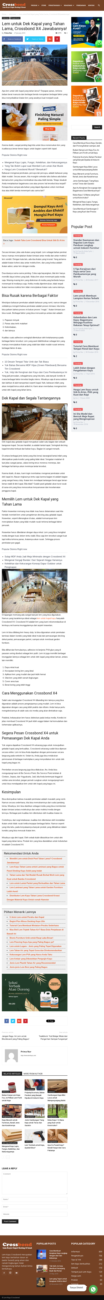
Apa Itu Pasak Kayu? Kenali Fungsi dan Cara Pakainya (57, 1147)
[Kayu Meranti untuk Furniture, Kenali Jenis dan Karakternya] (12, 1111)
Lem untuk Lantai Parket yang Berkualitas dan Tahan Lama (37, 883)
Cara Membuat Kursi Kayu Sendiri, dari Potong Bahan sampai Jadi (87, 144)
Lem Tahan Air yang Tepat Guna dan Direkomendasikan (36, 950)
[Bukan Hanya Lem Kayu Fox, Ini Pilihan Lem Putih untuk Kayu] (12, 1086)
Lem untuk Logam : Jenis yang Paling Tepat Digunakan (35, 946)
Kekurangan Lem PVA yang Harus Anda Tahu (31, 954)
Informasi (12, 14)
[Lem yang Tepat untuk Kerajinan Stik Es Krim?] (42, 1282)
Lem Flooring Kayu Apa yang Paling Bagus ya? (32, 942)
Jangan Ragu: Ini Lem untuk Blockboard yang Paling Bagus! (15, 1037)
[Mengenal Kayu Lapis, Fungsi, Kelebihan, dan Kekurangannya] (12, 1136)
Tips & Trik (76, 1259)
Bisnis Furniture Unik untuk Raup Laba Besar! (31, 938)
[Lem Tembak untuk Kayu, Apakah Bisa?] (35, 1136)
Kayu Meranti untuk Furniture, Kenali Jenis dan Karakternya (11, 1122)
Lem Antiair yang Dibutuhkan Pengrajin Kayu (31, 959)
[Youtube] (16, 1273)
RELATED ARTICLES (12, 1074)
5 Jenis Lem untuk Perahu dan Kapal (27, 917)
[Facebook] (4, 1273)
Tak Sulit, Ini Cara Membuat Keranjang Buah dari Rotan (57, 1268)
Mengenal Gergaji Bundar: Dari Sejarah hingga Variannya (33, 560)
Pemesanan (81, 5)
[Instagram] (10, 1273)
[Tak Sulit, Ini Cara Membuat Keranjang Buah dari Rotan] (42, 1268)
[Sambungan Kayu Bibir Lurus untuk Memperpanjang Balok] (57, 1086)
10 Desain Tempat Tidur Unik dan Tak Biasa (27, 361)
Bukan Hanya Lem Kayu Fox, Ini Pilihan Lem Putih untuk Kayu (12, 1098)
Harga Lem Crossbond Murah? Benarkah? (26, 169)
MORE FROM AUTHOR (33, 1074)
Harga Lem (76, 1276)
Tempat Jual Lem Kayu (81, 1272)
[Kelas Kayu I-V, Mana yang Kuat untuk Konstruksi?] (57, 1111)
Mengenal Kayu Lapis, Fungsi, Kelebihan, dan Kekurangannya (36, 162)
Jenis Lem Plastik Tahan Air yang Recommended (33, 963)
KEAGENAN (68, 5)
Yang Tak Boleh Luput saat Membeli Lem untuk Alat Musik (34, 166)
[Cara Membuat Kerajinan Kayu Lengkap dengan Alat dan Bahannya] (42, 1254)
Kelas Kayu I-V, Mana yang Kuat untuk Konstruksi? (56, 1122)
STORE (43, 5)
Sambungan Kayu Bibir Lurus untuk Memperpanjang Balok (56, 1098)
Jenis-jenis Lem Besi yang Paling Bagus (28, 967)
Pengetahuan (54, 5)
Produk (34, 5)
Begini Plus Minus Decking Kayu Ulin (27, 921)
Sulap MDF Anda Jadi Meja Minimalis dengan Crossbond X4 (35, 556)
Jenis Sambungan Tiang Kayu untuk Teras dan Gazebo (34, 1122)
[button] (99, 5)
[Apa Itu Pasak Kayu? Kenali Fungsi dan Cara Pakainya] (57, 1136)
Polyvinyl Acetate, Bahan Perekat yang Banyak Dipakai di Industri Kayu (34, 1095)
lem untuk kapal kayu (46, 618)
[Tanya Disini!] (92, 1290)
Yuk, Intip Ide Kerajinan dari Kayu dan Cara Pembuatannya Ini (36, 372)
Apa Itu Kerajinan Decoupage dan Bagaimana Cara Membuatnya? (87, 189)
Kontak (91, 5)
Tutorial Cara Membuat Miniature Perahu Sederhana (34, 925)
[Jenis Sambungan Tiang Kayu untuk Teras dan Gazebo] (35, 1111)
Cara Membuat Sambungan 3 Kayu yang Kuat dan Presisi (85, 210)
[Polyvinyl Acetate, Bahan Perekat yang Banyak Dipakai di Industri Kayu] (35, 1084)
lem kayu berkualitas (10, 1143)
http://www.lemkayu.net (28, 1055)
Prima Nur (8, 33)
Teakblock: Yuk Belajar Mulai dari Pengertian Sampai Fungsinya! (53, 1037)
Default (74, 1267)
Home (4, 14)
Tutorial (74, 1284)
